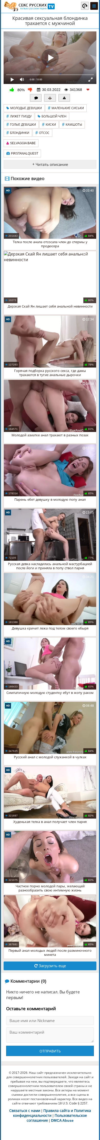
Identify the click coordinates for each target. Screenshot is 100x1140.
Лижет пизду (19, 116)
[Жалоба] (64, 98)
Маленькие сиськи (66, 108)
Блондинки (17, 133)
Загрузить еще (52, 966)
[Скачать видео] (50, 98)
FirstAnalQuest (24, 153)
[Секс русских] (29, 6)
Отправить (50, 1051)
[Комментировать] (36, 98)
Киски (49, 124)
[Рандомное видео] (85, 6)
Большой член (54, 116)
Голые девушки (21, 124)
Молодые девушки (26, 108)
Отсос (42, 133)
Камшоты (72, 124)
